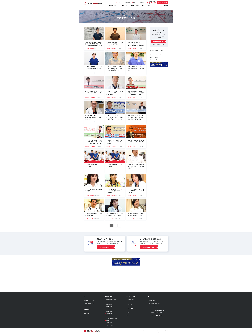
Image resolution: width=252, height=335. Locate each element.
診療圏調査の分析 (109, 308)
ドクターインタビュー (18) (155, 54)
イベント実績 (130, 304)
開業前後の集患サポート (89, 303)
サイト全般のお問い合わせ (153, 305)
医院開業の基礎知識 (135, 5)
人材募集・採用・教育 (110, 322)
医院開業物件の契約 (110, 315)
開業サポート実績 (131, 299)
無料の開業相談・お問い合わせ (154, 303)
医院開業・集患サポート (114, 5)
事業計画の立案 (109, 313)
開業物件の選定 (109, 311)
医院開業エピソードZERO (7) (156, 59)
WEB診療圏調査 (130, 308)
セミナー (160, 5)
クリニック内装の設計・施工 (111, 318)
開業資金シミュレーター (132, 312)
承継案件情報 (87, 313)
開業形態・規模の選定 (110, 304)
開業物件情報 (87, 309)
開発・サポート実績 (146, 5)
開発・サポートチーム (89, 305)
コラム (154, 5)
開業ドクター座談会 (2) (155, 57)
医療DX (107, 320)
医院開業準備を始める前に (111, 299)
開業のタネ (129, 315)
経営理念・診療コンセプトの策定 (112, 301)
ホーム (85, 296)
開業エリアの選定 (109, 306)
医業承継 (166, 5)
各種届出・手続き (109, 325)
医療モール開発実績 (131, 301)
